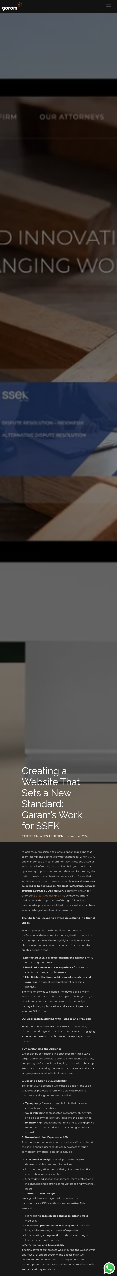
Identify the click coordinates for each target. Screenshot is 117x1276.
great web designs (47, 895)
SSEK (91, 856)
